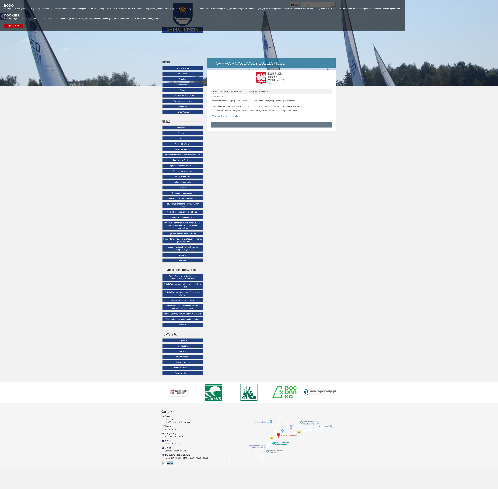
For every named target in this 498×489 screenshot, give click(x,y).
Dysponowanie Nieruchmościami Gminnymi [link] (182, 155)
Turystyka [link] (182, 340)
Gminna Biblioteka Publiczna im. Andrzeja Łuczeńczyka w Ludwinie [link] (182, 307)
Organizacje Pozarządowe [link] (182, 193)
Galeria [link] (182, 90)
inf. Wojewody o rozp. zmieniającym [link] (226, 116)
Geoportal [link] (182, 106)
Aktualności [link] (183, 74)
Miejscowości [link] (182, 85)
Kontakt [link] (182, 260)
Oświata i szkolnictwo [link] (182, 101)
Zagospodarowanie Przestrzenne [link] (183, 166)
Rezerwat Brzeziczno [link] (183, 368)
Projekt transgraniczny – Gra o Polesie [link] (182, 212)
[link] (237, 91)
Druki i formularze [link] (182, 149)
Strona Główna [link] (183, 68)
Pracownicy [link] (182, 133)
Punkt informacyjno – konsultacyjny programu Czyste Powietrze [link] (182, 240)
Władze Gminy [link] (182, 127)
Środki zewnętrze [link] (182, 177)
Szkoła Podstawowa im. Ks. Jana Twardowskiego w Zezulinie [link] (182, 277)
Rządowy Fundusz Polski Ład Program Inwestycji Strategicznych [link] (182, 248)
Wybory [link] (182, 138)
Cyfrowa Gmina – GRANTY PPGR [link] (182, 233)
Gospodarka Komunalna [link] (182, 171)
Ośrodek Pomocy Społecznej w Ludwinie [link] (182, 319)
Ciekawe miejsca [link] (183, 362)
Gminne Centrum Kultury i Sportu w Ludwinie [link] (182, 314)
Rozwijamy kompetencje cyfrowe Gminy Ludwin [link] (182, 205)
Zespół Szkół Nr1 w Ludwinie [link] (182, 300)
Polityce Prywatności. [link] (152, 18)
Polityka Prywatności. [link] (391, 8)
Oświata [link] (182, 187)
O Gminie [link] (182, 79)
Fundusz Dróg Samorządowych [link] (183, 217)
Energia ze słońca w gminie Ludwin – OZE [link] (182, 198)
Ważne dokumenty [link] (182, 144)
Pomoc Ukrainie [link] (182, 112)
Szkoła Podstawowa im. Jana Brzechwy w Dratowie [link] (182, 293)
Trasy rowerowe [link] (182, 357)
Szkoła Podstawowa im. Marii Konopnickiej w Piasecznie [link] (182, 285)
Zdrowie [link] (182, 255)
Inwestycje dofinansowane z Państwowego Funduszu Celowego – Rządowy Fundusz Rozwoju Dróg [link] (182, 225)
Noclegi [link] (182, 351)
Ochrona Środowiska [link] (182, 182)
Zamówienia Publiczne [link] (182, 160)
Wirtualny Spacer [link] (182, 373)
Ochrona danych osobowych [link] (182, 96)
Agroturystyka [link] (183, 346)
